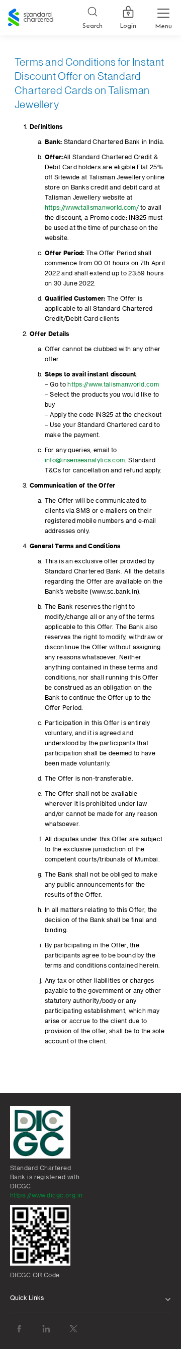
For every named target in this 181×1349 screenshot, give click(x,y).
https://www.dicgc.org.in (46, 1195)
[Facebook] (19, 1329)
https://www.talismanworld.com (113, 384)
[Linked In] (46, 1329)
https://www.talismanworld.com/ (92, 208)
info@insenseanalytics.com (85, 460)
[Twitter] (73, 1329)
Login (128, 26)
